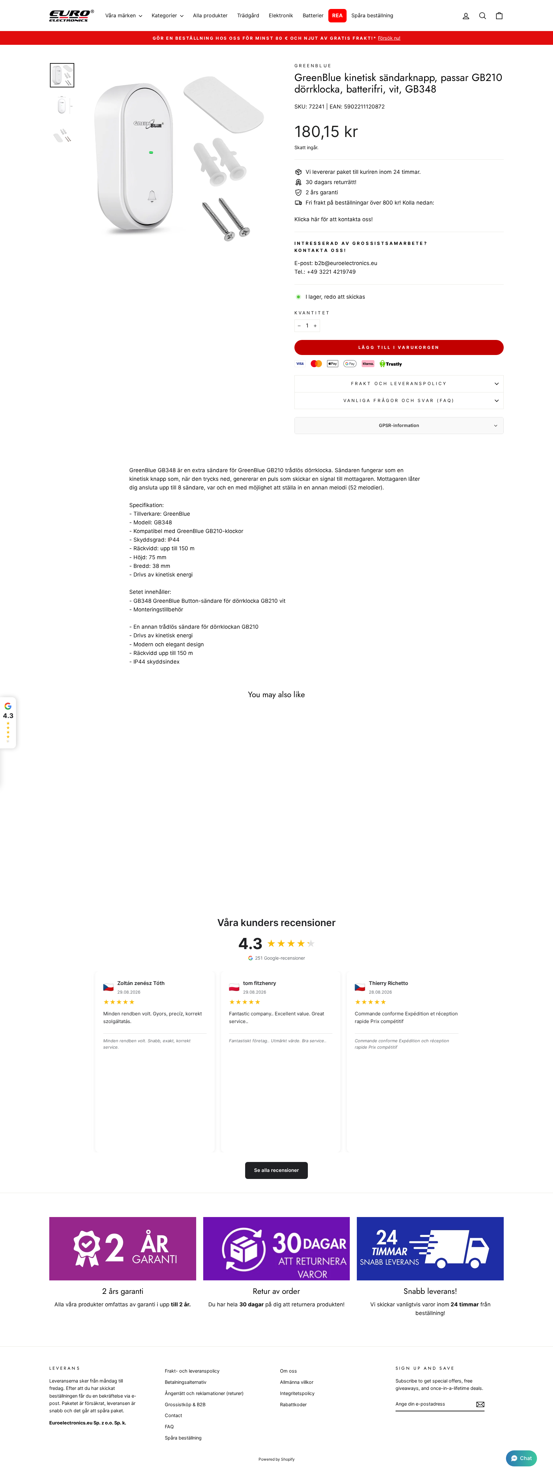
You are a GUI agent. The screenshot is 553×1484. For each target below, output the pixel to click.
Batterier (313, 15)
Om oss (288, 1371)
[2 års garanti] (122, 1248)
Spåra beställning (372, 15)
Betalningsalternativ (185, 1382)
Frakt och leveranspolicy (399, 383)
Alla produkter (210, 15)
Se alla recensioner (276, 1170)
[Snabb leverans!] (430, 1248)
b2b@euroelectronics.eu (346, 263)
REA (337, 15)
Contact (173, 1415)
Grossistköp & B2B (185, 1404)
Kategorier (165, 15)
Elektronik (281, 15)
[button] (521, 1458)
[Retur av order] (276, 1248)
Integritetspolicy (297, 1393)
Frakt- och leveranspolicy (192, 1371)
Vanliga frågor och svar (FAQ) (399, 400)
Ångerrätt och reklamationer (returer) (204, 1393)
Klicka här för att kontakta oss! (333, 219)
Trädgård (248, 15)
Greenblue (313, 65)
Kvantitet (312, 312)
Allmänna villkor (296, 1382)
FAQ (169, 1426)
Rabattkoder (293, 1404)
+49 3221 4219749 (331, 272)
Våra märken (121, 15)
